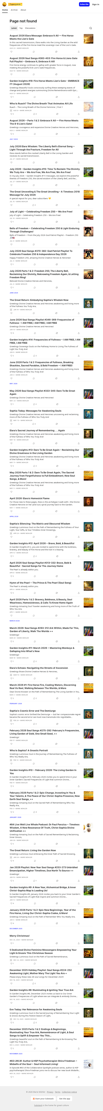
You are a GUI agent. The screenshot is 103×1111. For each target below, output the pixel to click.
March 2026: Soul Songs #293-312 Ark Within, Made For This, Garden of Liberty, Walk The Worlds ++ (44, 630)
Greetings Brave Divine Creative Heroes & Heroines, (34, 671)
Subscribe (84, 4)
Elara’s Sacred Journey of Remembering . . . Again (37, 430)
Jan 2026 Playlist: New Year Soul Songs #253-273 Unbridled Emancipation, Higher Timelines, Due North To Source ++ (44, 869)
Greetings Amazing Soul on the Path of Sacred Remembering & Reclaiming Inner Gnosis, (44, 835)
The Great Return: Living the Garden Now (33, 850)
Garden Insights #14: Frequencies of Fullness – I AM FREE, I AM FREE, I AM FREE (45, 341)
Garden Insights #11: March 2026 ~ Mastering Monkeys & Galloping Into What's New (42, 650)
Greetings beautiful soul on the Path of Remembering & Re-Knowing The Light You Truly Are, (43, 1040)
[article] (51, 43)
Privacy (50, 1092)
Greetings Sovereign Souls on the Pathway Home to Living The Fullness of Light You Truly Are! (44, 347)
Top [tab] (21, 28)
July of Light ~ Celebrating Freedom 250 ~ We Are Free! (41, 211)
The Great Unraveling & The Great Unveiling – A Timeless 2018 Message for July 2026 (45, 193)
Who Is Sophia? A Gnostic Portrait (29, 750)
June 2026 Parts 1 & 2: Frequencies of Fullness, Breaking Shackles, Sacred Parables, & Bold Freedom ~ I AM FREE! (41, 364)
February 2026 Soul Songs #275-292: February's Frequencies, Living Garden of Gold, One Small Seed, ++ (45, 732)
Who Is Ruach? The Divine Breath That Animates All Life (41, 103)
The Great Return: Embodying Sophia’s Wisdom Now (39, 300)
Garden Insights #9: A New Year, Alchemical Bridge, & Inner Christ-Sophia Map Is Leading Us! (43, 889)
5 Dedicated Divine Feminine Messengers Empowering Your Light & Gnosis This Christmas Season (43, 951)
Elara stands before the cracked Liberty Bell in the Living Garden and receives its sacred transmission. (41, 154)
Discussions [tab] (30, 28)
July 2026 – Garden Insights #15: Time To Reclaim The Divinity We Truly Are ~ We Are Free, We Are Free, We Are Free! (45, 171)
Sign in (95, 4)
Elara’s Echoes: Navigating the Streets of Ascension (39, 668)
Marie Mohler (23, 48)
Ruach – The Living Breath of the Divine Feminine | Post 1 (36, 107)
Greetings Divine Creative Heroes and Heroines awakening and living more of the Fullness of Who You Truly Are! (44, 370)
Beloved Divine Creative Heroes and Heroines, (31, 281)
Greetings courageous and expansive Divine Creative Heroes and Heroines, (44, 127)
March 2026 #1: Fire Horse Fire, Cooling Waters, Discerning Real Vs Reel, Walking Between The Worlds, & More (43, 687)
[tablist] (23, 28)
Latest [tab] (14, 28)
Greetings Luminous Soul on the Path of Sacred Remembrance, (39, 956)
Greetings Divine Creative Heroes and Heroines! (32, 326)
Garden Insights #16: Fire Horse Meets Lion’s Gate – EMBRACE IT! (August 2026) (44, 82)
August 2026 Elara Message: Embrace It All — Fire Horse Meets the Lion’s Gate (41, 37)
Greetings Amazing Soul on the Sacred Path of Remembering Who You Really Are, (42, 804)
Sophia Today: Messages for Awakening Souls (35, 410)
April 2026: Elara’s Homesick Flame (29, 498)
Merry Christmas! (20, 935)
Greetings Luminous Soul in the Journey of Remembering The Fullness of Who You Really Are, (43, 755)
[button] (5, 10)
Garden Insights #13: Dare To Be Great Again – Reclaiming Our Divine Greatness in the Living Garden (44, 451)
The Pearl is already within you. (24, 569)
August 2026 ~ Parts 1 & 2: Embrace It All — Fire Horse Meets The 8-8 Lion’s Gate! (44, 122)
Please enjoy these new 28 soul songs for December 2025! (37, 976)
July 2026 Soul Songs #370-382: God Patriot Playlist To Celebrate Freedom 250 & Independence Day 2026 (41, 253)
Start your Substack (44, 1098)
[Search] (90, 28)
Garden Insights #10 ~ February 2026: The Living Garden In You (43, 772)
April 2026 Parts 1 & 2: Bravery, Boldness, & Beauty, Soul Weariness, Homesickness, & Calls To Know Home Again (41, 601)
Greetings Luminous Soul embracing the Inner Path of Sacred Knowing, (43, 854)
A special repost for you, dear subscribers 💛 (30, 198)
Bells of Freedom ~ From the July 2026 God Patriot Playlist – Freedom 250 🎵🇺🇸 (44, 236)
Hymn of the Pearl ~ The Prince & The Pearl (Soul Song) (40, 582)
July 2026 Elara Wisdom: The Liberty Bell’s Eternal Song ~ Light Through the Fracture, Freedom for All (42, 148)
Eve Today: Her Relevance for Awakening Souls (36, 1009)
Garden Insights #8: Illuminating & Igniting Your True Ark (41, 990)
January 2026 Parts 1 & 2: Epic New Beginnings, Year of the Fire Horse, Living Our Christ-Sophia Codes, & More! (43, 912)
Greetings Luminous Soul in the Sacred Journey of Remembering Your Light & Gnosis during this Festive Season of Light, (44, 1014)
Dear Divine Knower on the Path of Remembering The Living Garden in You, (45, 691)
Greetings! (14, 634)
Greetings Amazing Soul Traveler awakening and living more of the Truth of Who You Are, (44, 607)
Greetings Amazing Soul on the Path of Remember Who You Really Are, (42, 916)
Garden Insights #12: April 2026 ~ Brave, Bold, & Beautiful (42, 543)
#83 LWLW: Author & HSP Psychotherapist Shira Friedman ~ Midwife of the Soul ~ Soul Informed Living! (43, 1062)
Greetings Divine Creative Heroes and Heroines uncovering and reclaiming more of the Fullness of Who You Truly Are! (44, 415)
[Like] (11, 51)
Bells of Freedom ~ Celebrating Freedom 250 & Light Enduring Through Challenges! (44, 230)
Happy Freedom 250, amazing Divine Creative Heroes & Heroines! (40, 257)
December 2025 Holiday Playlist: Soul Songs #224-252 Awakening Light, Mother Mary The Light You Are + (41, 972)
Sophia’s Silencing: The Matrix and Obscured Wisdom (40, 523)
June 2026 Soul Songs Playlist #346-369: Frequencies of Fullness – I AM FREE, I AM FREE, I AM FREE (42, 321)
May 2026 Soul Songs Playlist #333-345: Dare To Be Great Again (42, 392)
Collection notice (69, 1092)
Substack (38, 1105)
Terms (57, 1092)
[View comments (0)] (34, 51)
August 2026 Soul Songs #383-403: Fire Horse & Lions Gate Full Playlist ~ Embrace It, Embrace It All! (43, 60)
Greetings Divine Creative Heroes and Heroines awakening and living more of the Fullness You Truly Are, (44, 305)
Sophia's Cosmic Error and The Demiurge (33, 710)
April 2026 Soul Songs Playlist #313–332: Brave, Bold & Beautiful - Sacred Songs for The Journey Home (40, 564)
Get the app (64, 1098)
